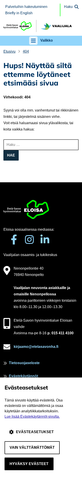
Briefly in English (19, 13)
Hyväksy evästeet (29, 464)
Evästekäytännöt (23, 376)
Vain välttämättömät (32, 447)
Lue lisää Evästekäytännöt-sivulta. (32, 416)
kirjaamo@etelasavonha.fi (36, 347)
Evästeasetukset (35, 432)
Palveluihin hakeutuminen (26, 7)
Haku (68, 7)
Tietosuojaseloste (24, 363)
